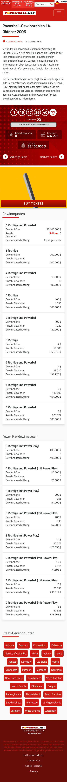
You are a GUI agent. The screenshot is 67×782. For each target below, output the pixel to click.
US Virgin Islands (51, 702)
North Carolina (54, 678)
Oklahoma (37, 686)
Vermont (15, 711)
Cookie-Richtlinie (33, 765)
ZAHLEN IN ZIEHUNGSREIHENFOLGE (33, 124)
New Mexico (34, 678)
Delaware (56, 645)
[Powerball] (3, 41)
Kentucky (26, 662)
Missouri (27, 670)
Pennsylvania (13, 694)
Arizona (9, 645)
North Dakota (19, 686)
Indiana (47, 653)
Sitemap (34, 771)
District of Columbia (16, 653)
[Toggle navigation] (59, 12)
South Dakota (13, 702)
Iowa (59, 653)
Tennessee (32, 702)
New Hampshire (14, 678)
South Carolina (53, 694)
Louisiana (41, 662)
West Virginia (32, 711)
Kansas (12, 662)
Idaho (35, 653)
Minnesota (11, 670)
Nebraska (56, 670)
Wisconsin (50, 711)
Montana (41, 670)
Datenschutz (33, 760)
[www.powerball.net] (19, 13)
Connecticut (40, 645)
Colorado (23, 645)
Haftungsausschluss (33, 755)
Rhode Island (33, 694)
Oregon (51, 686)
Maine (55, 662)
